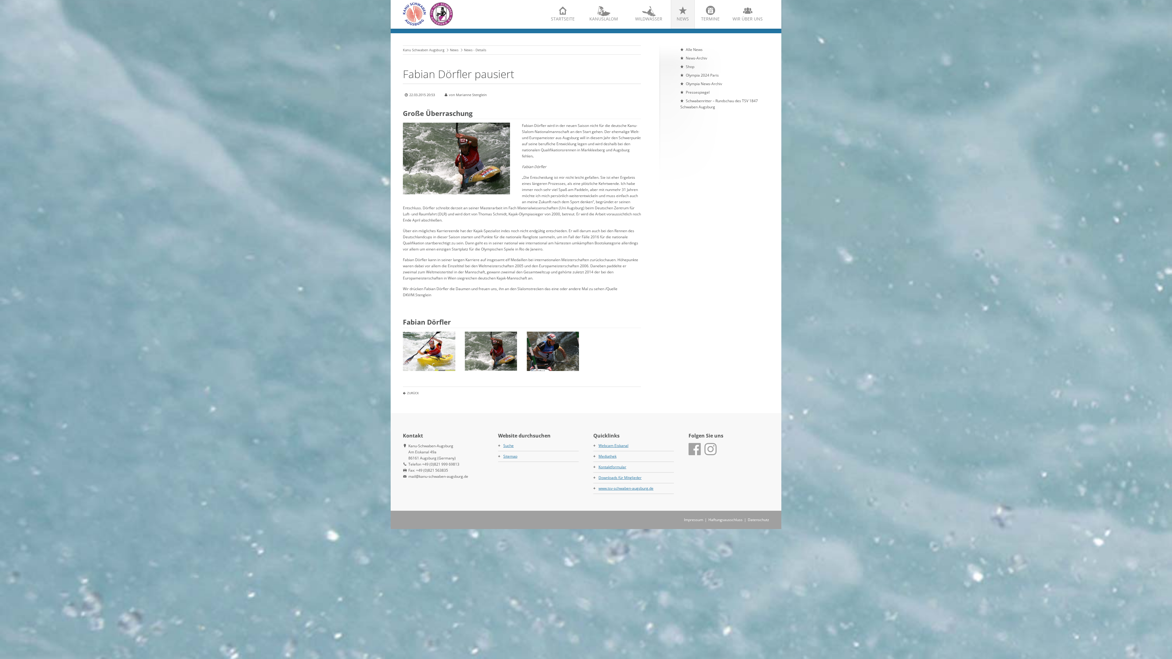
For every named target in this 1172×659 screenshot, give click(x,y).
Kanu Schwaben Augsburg (423, 50)
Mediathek (608, 456)
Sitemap (510, 456)
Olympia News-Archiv (704, 83)
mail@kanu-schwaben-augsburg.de (438, 476)
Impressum (693, 519)
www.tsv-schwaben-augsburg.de (626, 488)
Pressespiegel (698, 92)
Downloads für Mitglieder (620, 477)
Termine (710, 19)
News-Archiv (696, 58)
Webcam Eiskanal (613, 445)
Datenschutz (758, 519)
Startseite (563, 19)
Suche (508, 445)
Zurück (413, 393)
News (683, 19)
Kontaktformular (612, 467)
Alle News (694, 49)
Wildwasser (648, 19)
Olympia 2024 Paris (702, 75)
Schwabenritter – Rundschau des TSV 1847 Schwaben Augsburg (719, 104)
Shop (690, 66)
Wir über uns (748, 19)
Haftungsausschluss (725, 519)
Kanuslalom (603, 19)
